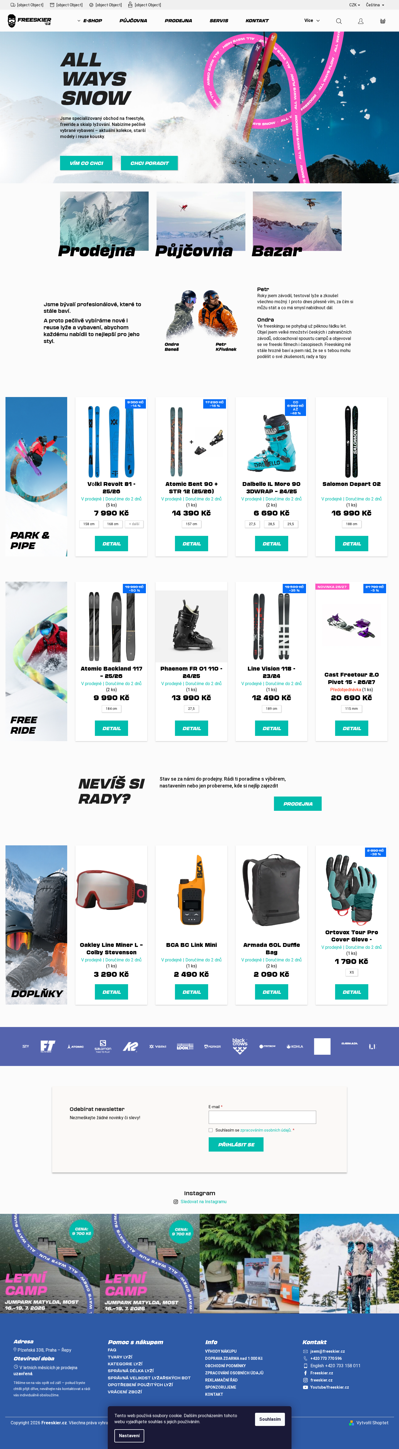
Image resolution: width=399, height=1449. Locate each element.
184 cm (111, 709)
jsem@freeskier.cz (327, 1351)
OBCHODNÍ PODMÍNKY (225, 1366)
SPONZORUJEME (220, 1387)
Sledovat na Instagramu (204, 1201)
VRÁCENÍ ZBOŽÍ (125, 1392)
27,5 (252, 524)
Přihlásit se (236, 1144)
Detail (111, 544)
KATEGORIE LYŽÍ (125, 1364)
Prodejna (297, 804)
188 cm (351, 524)
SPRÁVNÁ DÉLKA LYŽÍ (131, 1371)
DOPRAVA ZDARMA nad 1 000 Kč (234, 1358)
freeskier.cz (321, 1380)
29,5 (290, 524)
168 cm (112, 524)
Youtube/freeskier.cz (329, 1387)
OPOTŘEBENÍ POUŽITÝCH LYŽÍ (140, 1385)
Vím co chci (86, 163)
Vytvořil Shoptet (372, 1422)
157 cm (191, 524)
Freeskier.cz (321, 1373)
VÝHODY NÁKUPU (221, 1351)
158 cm (89, 524)
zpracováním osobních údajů (265, 1130)
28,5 (271, 524)
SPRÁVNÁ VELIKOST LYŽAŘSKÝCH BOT (149, 1378)
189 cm (271, 709)
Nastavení (129, 1435)
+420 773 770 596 (326, 1358)
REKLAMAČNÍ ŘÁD (221, 1380)
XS (352, 972)
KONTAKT (214, 1394)
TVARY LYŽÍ (120, 1357)
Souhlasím (270, 1419)
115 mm (351, 709)
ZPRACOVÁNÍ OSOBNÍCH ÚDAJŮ (234, 1373)
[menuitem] (90, 21)
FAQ (112, 1350)
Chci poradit (149, 163)
